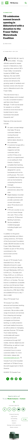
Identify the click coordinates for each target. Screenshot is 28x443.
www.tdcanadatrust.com (11, 358)
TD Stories (14, 3)
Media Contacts (12, 399)
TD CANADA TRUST (7, 12)
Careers (14, 423)
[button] (2, 3)
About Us (14, 420)
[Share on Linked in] (16, 379)
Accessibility (14, 418)
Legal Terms (14, 416)
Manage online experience (14, 425)
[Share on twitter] (8, 379)
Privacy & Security (14, 414)
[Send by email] (20, 379)
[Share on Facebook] (12, 379)
